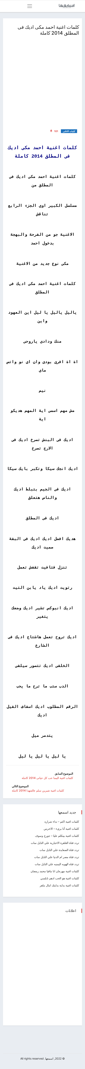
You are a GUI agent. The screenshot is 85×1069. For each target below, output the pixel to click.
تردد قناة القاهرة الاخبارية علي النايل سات (55, 842)
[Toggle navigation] (30, 6)
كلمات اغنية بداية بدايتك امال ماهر (59, 885)
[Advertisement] (42, 81)
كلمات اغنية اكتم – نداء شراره (61, 821)
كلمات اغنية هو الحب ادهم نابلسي (59, 878)
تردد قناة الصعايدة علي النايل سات (59, 850)
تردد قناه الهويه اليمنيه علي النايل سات (57, 864)
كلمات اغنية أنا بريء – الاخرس (61, 828)
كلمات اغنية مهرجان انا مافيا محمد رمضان (55, 871)
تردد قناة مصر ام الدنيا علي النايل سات (56, 857)
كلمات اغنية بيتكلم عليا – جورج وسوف (57, 835)
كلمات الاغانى (69, 131)
